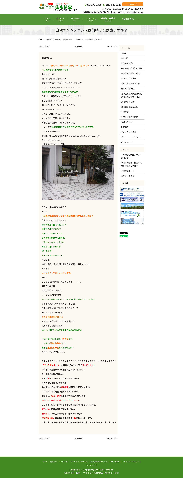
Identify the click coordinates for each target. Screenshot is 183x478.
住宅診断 (125, 111)
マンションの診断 (128, 78)
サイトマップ (126, 142)
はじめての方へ (127, 63)
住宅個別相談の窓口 (129, 106)
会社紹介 (60, 19)
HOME (40, 39)
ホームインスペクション (79, 461)
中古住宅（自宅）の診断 (131, 68)
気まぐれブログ (127, 176)
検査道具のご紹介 (128, 132)
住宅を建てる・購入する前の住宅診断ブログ (59, 39)
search (138, 19)
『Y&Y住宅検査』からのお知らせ (131, 156)
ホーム (47, 19)
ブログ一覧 (75, 19)
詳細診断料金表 (127, 101)
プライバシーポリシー (130, 137)
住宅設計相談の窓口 (129, 117)
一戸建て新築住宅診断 (130, 73)
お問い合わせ (133, 4)
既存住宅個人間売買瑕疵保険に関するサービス (131, 95)
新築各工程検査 (108, 19)
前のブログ (45, 46)
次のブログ (111, 46)
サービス (91, 19)
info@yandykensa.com (133, 12)
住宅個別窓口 (127, 19)
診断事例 (125, 127)
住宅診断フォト (127, 170)
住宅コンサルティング (130, 83)
